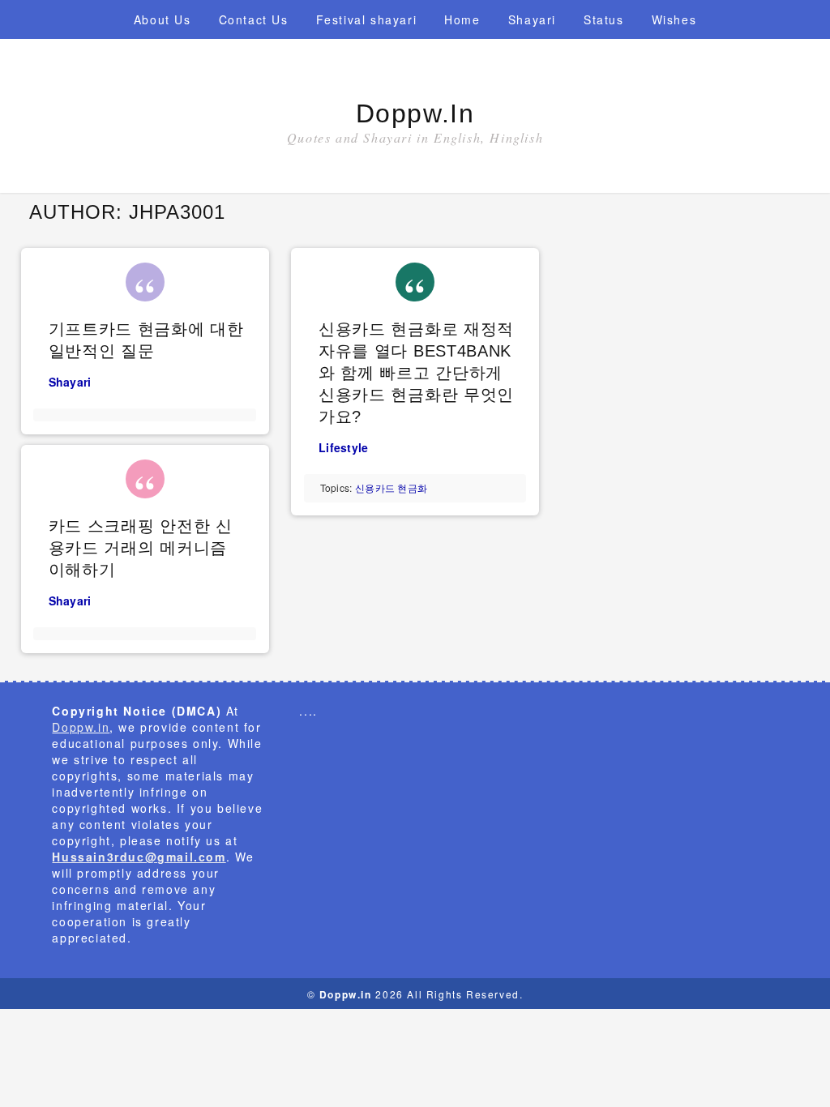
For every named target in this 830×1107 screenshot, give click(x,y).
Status (604, 19)
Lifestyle (344, 447)
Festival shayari (366, 19)
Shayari (532, 19)
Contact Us (254, 19)
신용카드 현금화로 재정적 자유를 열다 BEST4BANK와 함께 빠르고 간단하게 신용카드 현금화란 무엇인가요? (416, 372)
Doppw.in (415, 113)
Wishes (674, 19)
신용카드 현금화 (391, 487)
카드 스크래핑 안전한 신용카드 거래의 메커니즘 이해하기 (141, 548)
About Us (162, 19)
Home (462, 19)
